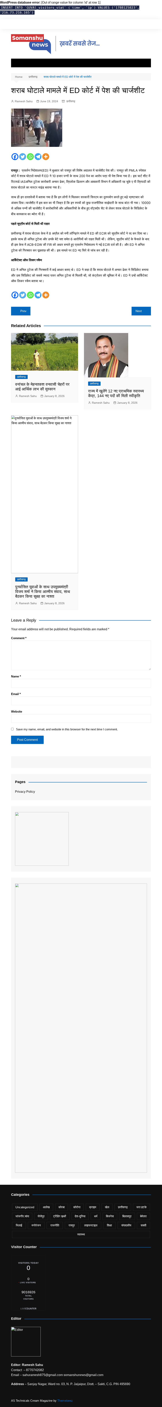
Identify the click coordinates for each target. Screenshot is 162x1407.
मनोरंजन (36, 1225)
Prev (23, 311)
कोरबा (61, 1207)
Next (139, 311)
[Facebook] (14, 156)
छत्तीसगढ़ (70, 101)
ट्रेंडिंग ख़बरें (59, 1216)
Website (16, 711)
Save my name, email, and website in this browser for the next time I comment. (67, 729)
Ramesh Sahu (24, 101)
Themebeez (65, 1400)
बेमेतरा (143, 1216)
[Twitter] (22, 156)
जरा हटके (141, 1207)
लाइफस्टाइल (90, 1225)
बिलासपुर (127, 1216)
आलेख (46, 1207)
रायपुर (72, 1225)
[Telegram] (38, 156)
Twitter (135, 24)
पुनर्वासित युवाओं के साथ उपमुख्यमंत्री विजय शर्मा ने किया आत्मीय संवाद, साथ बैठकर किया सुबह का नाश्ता (42, 591)
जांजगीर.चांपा (22, 1216)
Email (16, 694)
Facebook (128, 24)
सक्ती (143, 1225)
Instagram (141, 24)
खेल (107, 1207)
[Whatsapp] (30, 156)
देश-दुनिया (80, 1216)
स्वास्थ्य (81, 1234)
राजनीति (54, 1225)
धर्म (95, 1216)
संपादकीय (126, 1225)
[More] (45, 156)
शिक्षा (109, 1225)
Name (16, 676)
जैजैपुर (41, 1216)
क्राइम (92, 1207)
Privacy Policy (25, 791)
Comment (18, 638)
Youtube (148, 24)
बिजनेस (110, 1216)
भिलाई (19, 1225)
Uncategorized (24, 1207)
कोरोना (76, 1207)
